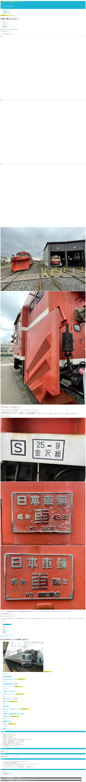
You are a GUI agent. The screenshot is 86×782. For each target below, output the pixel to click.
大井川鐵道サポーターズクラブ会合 (13, 744)
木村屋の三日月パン (10, 735)
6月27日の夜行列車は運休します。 (13, 741)
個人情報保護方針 (10, 777)
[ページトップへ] (1, 776)
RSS (5, 769)
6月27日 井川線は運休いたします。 (13, 740)
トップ (2, 777)
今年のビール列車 (9, 737)
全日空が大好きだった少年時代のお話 (11, 761)
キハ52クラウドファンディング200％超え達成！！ (14, 766)
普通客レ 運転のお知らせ (11, 743)
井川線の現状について (10, 745)
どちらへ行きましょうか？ (9, 765)
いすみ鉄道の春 (6, 762)
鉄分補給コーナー (7, 624)
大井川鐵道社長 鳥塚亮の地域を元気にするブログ (12, 1)
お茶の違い (8, 736)
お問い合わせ (8, 6)
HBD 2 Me (7, 734)
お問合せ (19, 777)
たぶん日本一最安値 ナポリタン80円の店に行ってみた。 (16, 764)
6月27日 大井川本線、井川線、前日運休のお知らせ (17, 739)
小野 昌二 (33, 764)
